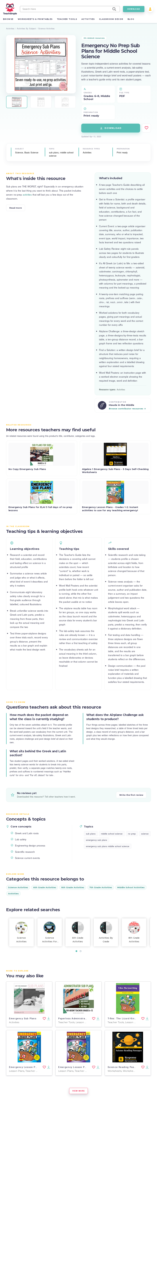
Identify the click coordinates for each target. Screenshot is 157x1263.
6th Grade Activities (44, 887)
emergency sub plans (96, 839)
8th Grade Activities (72, 887)
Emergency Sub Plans (22, 1018)
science (145, 833)
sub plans (91, 833)
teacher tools (67, 19)
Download (113, 128)
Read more (15, 208)
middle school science (112, 833)
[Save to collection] (146, 128)
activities (88, 19)
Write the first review (131, 795)
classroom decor (111, 19)
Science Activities (46, 28)
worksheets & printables (35, 19)
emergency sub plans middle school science (107, 846)
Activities (10, 28)
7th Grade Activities (100, 887)
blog (131, 19)
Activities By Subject (26, 28)
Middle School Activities (131, 887)
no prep (132, 833)
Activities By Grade (106, 939)
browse (8, 19)
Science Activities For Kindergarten (49, 939)
